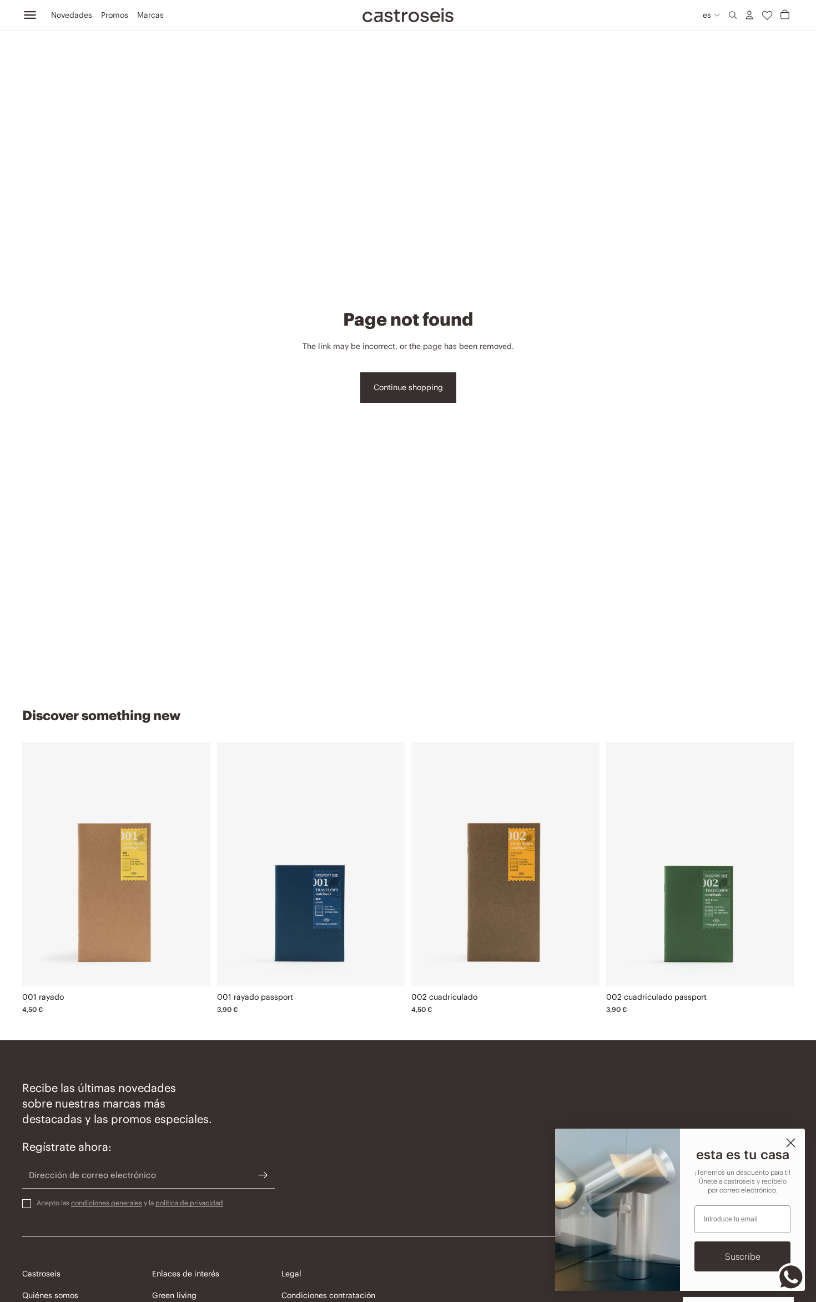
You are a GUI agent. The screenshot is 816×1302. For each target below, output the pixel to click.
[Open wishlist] (767, 15)
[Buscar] (733, 15)
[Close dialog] (790, 1143)
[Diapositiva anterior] (39, 864)
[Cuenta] (749, 15)
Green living (174, 1295)
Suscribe (742, 1256)
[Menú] (30, 15)
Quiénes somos (50, 1295)
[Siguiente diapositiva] (193, 864)
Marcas (150, 15)
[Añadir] (193, 969)
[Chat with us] (791, 1277)
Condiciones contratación (328, 1295)
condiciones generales (106, 1203)
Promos (114, 15)
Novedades (71, 15)
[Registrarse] (263, 1175)
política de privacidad (189, 1203)
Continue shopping (408, 387)
